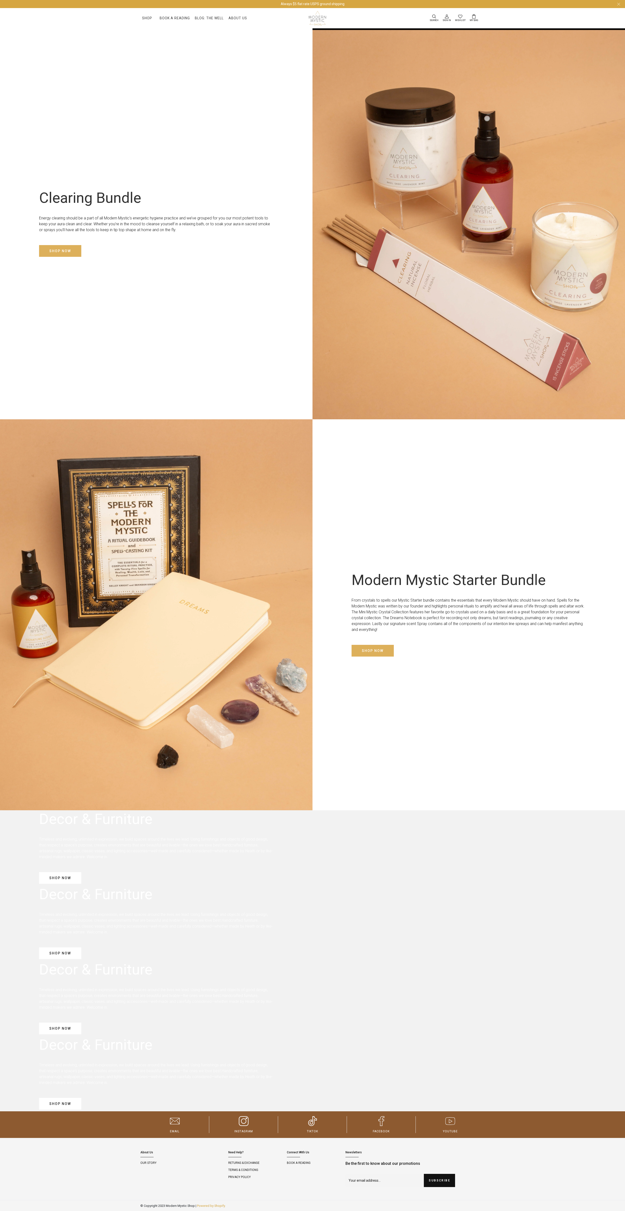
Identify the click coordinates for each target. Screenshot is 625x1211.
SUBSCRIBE (439, 1180)
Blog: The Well (209, 18)
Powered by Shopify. (211, 1206)
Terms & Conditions (243, 1170)
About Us (238, 18)
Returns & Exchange (244, 1163)
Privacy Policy (239, 1177)
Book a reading (299, 1163)
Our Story (148, 1163)
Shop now (60, 251)
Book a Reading (175, 18)
